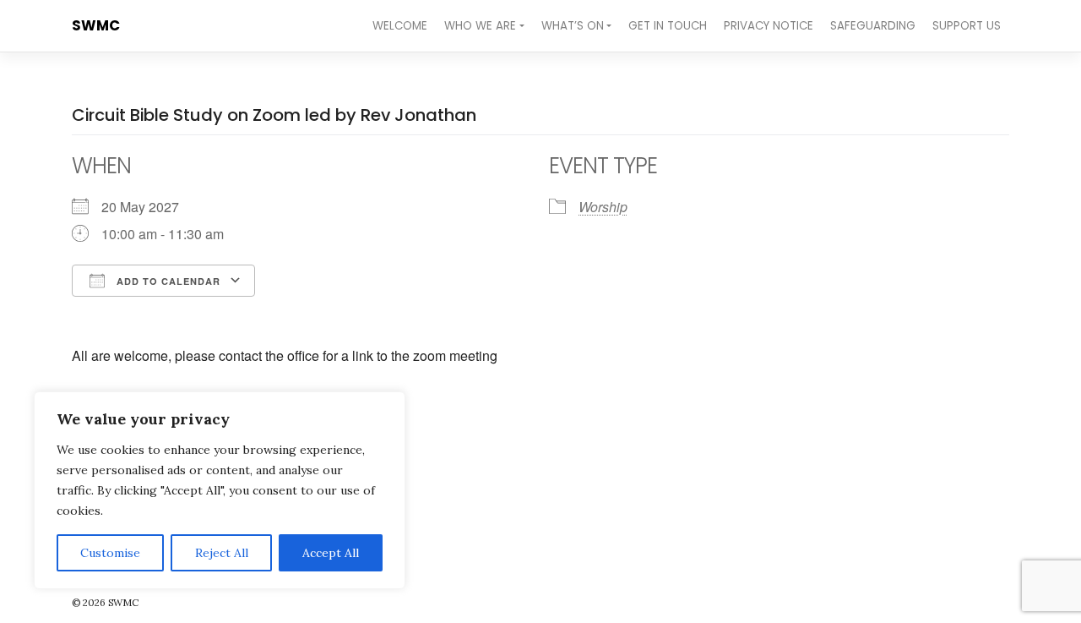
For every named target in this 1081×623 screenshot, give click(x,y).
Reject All (221, 552)
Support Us (966, 26)
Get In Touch (667, 26)
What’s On (572, 26)
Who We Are (480, 26)
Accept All (330, 552)
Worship (603, 206)
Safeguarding (872, 26)
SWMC (96, 25)
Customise (110, 552)
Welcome (399, 26)
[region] (219, 490)
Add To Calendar (166, 281)
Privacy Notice (768, 26)
